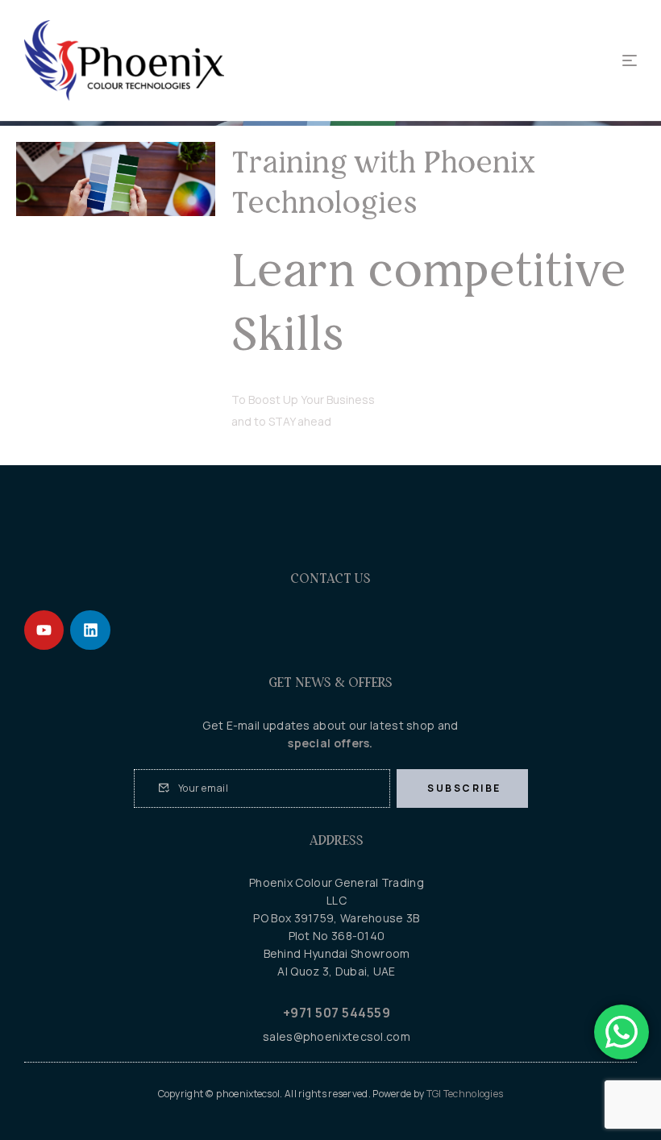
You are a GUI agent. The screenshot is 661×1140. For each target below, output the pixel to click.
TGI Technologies (465, 1093)
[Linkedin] (90, 630)
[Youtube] (44, 630)
